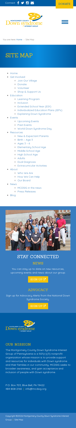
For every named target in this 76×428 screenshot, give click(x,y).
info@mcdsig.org (35, 388)
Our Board (24, 180)
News (13, 184)
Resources (16, 132)
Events (14, 117)
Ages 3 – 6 (24, 143)
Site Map (18, 419)
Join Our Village (27, 80)
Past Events (25, 125)
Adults (21, 158)
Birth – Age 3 (25, 139)
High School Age (28, 154)
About (14, 169)
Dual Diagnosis (27, 162)
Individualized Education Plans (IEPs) (40, 110)
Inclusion (23, 102)
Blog (13, 195)
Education (16, 95)
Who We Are (25, 173)
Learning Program (29, 99)
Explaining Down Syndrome (34, 114)
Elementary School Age (32, 147)
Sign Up (36, 279)
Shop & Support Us (29, 91)
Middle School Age (29, 150)
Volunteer (23, 88)
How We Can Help (29, 176)
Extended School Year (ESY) (34, 106)
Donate (64, 4)
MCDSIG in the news (30, 187)
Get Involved (17, 77)
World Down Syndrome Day (35, 128)
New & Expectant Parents (33, 136)
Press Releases (27, 191)
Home (19, 39)
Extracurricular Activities (32, 165)
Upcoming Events (28, 121)
